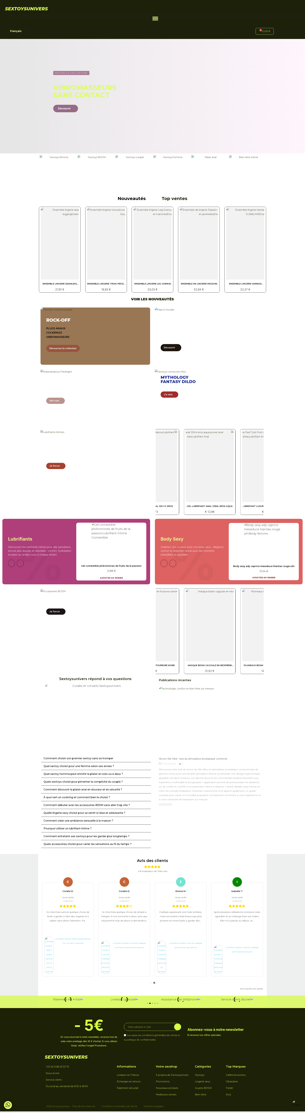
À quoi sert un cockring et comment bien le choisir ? (77, 797)
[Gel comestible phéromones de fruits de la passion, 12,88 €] (111, 552)
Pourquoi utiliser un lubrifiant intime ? (68, 828)
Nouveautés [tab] (132, 198)
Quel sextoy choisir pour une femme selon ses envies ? (79, 766)
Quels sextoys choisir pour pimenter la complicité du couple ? (83, 781)
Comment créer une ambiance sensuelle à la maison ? (78, 820)
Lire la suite (165, 803)
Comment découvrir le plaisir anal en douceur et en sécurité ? (83, 789)
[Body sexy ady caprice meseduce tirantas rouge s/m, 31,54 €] (264, 551)
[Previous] (11, 563)
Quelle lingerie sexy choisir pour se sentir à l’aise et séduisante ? (84, 812)
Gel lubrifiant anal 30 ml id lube (209, 506)
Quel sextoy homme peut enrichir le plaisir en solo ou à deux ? (83, 773)
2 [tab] (154, 982)
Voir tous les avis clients (251, 988)
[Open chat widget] (296, 1104)
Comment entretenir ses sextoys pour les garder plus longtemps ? (86, 836)
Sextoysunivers (26, 8)
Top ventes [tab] (174, 198)
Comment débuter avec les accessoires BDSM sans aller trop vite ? (87, 805)
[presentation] (156, 750)
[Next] (20, 563)
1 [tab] (150, 982)
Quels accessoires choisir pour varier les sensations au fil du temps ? (88, 844)
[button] (155, 18)
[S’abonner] (177, 1026)
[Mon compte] (281, 31)
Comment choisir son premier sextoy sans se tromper (78, 758)
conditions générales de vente (159, 1035)
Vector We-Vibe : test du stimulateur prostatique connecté (193, 758)
